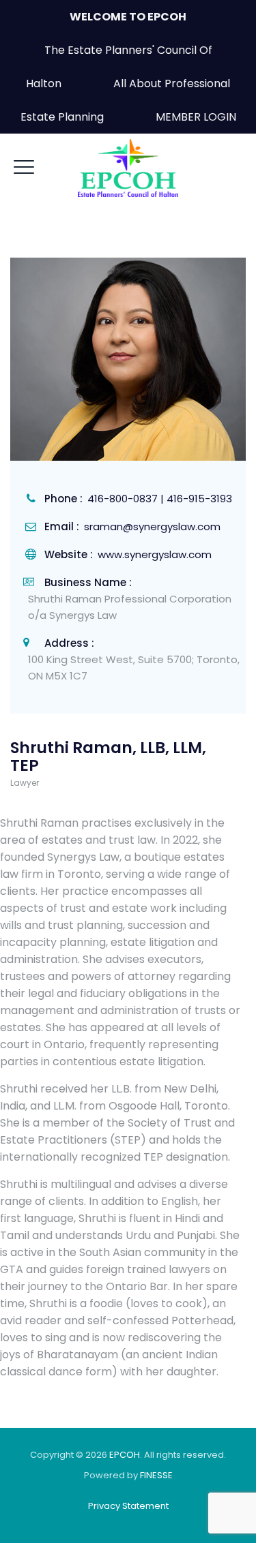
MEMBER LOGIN (196, 117)
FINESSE (156, 1475)
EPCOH (124, 1454)
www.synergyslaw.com (155, 554)
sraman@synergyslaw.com (152, 526)
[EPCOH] (128, 168)
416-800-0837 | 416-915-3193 (159, 498)
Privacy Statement (128, 1505)
